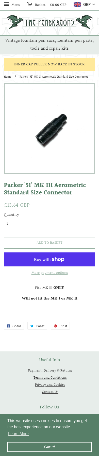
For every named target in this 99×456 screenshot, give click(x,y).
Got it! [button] (49, 447)
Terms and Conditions (50, 378)
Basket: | (50, 5)
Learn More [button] (18, 434)
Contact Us (50, 392)
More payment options (49, 273)
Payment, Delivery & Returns (50, 371)
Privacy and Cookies (50, 385)
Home (7, 77)
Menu (15, 5)
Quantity (11, 215)
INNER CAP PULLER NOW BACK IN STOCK (49, 64)
